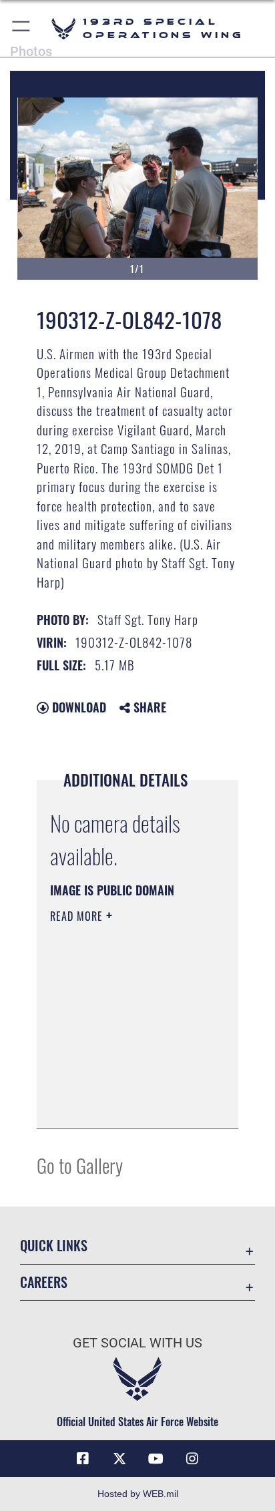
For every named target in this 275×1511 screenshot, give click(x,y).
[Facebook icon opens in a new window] (83, 1459)
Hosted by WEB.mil (137, 1493)
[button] (21, 28)
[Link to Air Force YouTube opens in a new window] (156, 1459)
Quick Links (53, 1245)
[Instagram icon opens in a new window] (192, 1459)
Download (77, 707)
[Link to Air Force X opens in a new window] (119, 1459)
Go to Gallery (80, 1164)
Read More (78, 916)
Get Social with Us (137, 1343)
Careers (43, 1282)
